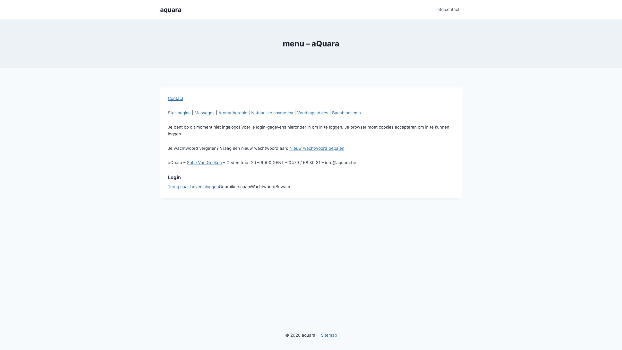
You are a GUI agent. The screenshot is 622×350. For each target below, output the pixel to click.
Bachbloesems (346, 112)
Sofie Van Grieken (204, 162)
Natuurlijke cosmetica (272, 112)
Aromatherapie (232, 112)
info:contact (447, 9)
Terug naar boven (185, 186)
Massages (205, 112)
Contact (175, 98)
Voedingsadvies (312, 112)
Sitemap (329, 335)
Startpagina (179, 112)
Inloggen (210, 186)
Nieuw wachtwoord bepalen (316, 148)
